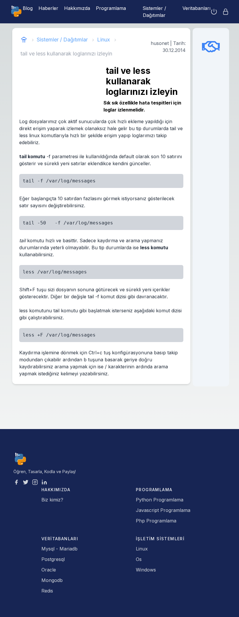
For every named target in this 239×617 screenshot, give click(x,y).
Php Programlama (156, 521)
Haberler (48, 8)
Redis (47, 591)
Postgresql (53, 559)
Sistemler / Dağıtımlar (154, 11)
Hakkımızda (77, 8)
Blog (28, 8)
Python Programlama (159, 500)
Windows (146, 570)
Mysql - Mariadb (59, 549)
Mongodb (52, 580)
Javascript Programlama (163, 510)
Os (139, 559)
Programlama (111, 8)
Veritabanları (196, 8)
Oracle (48, 570)
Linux (103, 39)
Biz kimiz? (52, 500)
